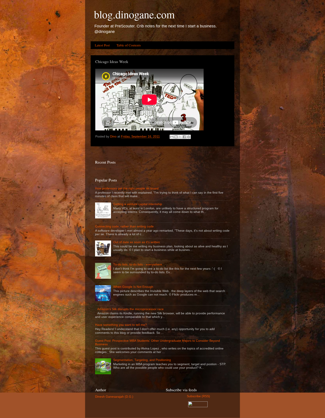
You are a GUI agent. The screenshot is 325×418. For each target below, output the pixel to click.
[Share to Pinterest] (188, 137)
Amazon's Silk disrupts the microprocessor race (130, 309)
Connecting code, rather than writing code (124, 226)
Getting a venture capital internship (137, 204)
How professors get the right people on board (127, 188)
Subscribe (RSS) (198, 396)
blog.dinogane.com (134, 14)
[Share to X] (180, 137)
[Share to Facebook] (184, 137)
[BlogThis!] (176, 137)
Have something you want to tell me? (121, 324)
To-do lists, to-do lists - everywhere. (138, 264)
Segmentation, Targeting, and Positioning (142, 360)
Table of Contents (129, 45)
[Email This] (172, 137)
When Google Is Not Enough (133, 286)
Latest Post (102, 45)
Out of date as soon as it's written (136, 242)
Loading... (102, 168)
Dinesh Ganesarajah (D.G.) (114, 396)
